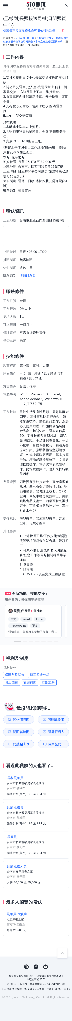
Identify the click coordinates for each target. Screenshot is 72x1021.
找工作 (30, 38)
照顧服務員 (28, 275)
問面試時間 (21, 731)
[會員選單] (66, 5)
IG (26, 966)
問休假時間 (21, 719)
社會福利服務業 (45, 38)
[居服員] (36, 845)
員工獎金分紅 (39, 674)
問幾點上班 (21, 744)
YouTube (45, 966)
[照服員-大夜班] (36, 922)
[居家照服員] (36, 786)
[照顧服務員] (36, 815)
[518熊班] (36, 6)
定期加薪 (48, 682)
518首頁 (20, 38)
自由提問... (56, 744)
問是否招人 (56, 731)
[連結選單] (5, 5)
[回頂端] (62, 953)
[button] (17, 641)
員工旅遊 (11, 682)
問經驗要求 (56, 719)
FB (36, 966)
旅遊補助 (30, 682)
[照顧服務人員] (36, 874)
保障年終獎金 (15, 674)
